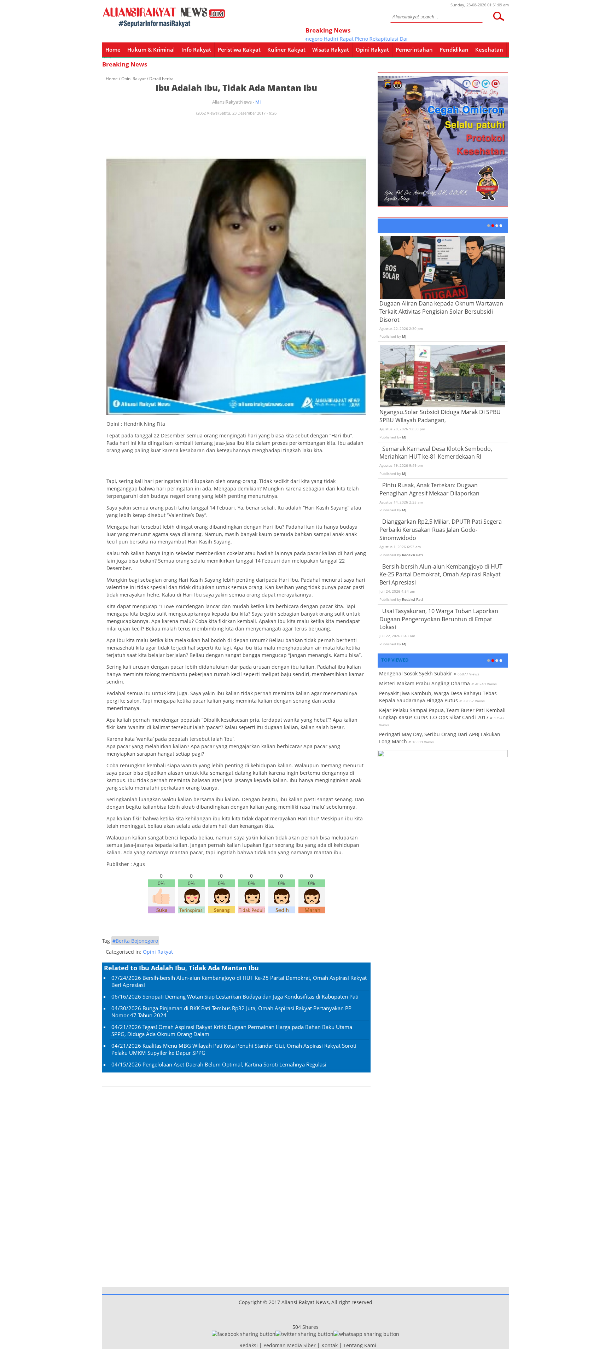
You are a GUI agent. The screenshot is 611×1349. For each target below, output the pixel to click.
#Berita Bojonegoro (135, 940)
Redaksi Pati (412, 554)
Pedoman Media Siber (289, 1345)
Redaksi (248, 1345)
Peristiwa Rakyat (239, 49)
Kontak (329, 1345)
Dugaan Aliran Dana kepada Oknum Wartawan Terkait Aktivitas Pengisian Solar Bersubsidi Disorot (441, 312)
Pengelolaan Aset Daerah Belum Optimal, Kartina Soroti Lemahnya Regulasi (234, 1064)
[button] (498, 16)
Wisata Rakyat (330, 49)
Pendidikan (454, 49)
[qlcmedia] (237, 1345)
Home (113, 49)
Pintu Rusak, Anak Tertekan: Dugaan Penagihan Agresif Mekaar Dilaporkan (429, 489)
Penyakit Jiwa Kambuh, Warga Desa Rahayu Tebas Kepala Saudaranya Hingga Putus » (438, 697)
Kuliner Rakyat (286, 49)
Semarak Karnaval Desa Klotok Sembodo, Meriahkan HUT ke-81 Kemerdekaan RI (435, 453)
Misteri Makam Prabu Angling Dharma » (426, 683)
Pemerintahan (414, 49)
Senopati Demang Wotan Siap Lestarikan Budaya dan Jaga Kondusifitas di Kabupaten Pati (250, 996)
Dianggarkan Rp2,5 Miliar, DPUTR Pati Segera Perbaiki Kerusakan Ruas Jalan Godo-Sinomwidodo (440, 530)
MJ (258, 102)
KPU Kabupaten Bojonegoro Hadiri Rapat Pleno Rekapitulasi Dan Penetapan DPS (334, 38)
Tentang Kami (359, 1345)
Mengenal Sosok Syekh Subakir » (417, 673)
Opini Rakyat (372, 49)
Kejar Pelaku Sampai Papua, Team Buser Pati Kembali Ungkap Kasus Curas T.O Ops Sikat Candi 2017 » (442, 714)
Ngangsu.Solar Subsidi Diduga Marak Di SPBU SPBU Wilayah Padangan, (440, 416)
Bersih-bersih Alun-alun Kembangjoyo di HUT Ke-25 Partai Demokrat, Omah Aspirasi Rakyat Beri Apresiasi (440, 575)
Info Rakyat (196, 49)
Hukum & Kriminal (151, 49)
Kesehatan (489, 49)
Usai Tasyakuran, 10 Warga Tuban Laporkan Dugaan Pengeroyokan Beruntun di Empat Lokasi (438, 619)
